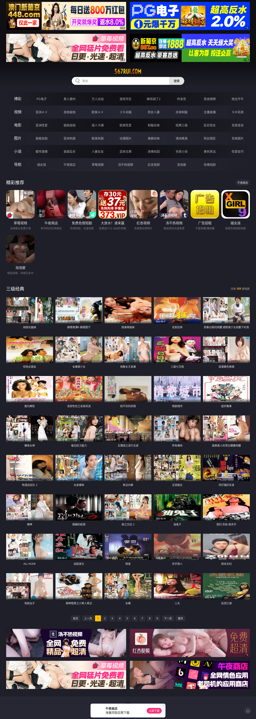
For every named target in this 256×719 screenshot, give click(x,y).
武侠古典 (126, 151)
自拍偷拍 (70, 112)
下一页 (168, 618)
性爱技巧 (238, 151)
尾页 (180, 618)
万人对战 (98, 99)
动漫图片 (126, 138)
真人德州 (70, 99)
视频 (18, 112)
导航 (18, 164)
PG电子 (42, 99)
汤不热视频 (125, 165)
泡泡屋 (181, 165)
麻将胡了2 (153, 99)
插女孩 (41, 165)
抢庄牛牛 (238, 99)
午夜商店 (70, 165)
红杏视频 (154, 165)
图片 (18, 138)
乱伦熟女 (210, 125)
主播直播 (210, 112)
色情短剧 (210, 165)
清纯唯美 (182, 138)
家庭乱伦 (70, 151)
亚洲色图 (70, 138)
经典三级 (182, 125)
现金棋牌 (210, 99)
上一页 (88, 618)
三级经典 (15, 289)
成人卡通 (98, 125)
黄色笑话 (210, 151)
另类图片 (238, 138)
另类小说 (182, 151)
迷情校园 (154, 151)
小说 (18, 151)
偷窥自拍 (42, 138)
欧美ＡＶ (98, 112)
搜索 (177, 81)
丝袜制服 (182, 112)
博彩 (18, 98)
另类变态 (238, 125)
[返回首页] (247, 710)
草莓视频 (98, 165)
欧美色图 (98, 138)
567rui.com (128, 71)
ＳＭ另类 (238, 112)
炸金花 (181, 99)
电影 (18, 125)
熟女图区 (210, 138)
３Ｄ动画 (126, 112)
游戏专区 (126, 99)
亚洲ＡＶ (42, 112)
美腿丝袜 (154, 138)
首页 (75, 618)
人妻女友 (98, 151)
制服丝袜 (154, 125)
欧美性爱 (126, 125)
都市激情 (42, 151)
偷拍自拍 (70, 125)
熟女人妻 (154, 112)
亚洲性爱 (42, 125)
